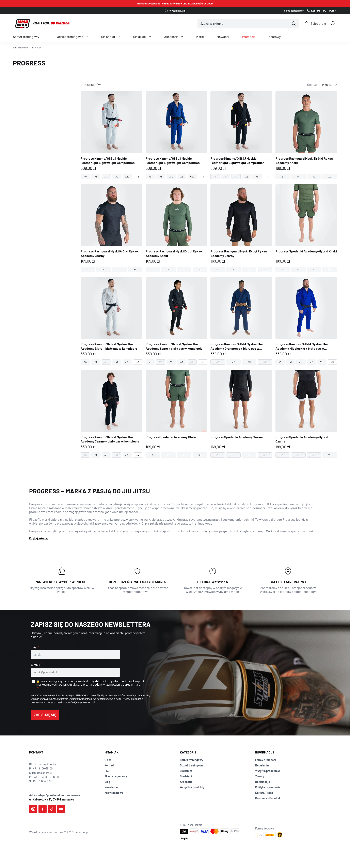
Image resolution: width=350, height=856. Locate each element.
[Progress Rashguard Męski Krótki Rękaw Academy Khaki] (306, 135)
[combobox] (243, 23)
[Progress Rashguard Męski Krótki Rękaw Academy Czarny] (111, 228)
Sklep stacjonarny (116, 776)
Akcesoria (171, 36)
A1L (106, 176)
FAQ (107, 771)
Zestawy (275, 36)
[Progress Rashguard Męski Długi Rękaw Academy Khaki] (176, 228)
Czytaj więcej (38, 538)
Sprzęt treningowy (26, 36)
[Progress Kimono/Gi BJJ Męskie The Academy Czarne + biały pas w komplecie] (111, 414)
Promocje (249, 36)
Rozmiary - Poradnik (268, 798)
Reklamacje (262, 781)
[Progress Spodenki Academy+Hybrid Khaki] (306, 228)
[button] (332, 23)
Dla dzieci (139, 36)
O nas (108, 760)
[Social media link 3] (52, 809)
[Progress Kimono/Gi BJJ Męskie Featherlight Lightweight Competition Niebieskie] (176, 135)
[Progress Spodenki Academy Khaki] (176, 414)
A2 (116, 176)
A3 (257, 176)
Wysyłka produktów (267, 771)
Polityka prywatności (268, 787)
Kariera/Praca (264, 792)
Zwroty (259, 776)
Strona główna (20, 47)
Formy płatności (265, 760)
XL (329, 176)
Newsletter (111, 787)
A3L (192, 362)
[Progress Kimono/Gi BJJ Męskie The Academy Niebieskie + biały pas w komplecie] (306, 321)
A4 (265, 362)
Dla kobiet (108, 36)
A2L (127, 176)
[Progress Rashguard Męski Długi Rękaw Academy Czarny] (241, 228)
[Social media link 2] (42, 809)
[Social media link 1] (33, 809)
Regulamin (262, 765)
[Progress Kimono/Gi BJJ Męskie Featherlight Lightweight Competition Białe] (111, 135)
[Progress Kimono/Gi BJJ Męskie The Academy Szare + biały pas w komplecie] (176, 321)
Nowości (223, 36)
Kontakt (109, 765)
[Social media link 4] (61, 809)
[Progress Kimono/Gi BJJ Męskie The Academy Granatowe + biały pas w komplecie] (241, 321)
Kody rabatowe (114, 792)
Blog (107, 781)
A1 (96, 176)
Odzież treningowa (70, 36)
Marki (200, 36)
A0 (85, 176)
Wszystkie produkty (192, 787)
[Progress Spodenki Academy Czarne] (241, 414)
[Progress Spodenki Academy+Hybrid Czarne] (306, 414)
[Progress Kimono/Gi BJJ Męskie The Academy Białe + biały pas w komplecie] (111, 321)
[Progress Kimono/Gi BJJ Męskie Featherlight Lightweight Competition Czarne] (241, 135)
